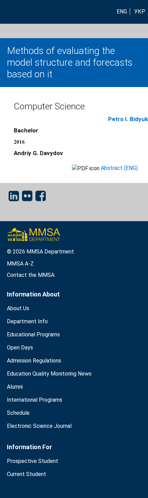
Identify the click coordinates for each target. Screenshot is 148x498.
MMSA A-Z (20, 263)
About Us (18, 308)
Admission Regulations (34, 360)
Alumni (15, 386)
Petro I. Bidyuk (128, 119)
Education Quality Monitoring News (49, 373)
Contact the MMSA (30, 275)
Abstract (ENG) (119, 168)
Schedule (18, 413)
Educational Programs (33, 334)
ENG (122, 11)
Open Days (20, 347)
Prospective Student (32, 461)
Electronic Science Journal (39, 426)
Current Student (26, 474)
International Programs (34, 400)
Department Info (27, 321)
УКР (139, 11)
